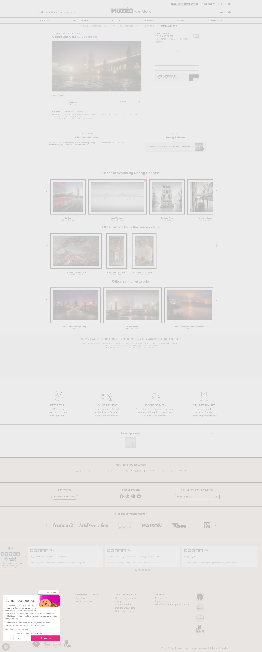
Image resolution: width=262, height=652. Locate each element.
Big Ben (68, 219)
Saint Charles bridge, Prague (75, 328)
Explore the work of (169, 147)
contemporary (88, 143)
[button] (6, 647)
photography (68, 143)
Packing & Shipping (125, 608)
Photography (81, 20)
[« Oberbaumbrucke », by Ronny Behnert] (130, 442)
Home (85, 26)
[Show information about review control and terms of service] (21, 563)
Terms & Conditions (171, 648)
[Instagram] (128, 498)
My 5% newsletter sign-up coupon (172, 604)
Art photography (100, 26)
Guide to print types (125, 598)
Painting (45, 20)
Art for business (83, 601)
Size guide (120, 601)
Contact (203, 648)
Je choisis (17, 638)
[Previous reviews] (25, 557)
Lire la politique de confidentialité (17, 629)
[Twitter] (139, 498)
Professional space (184, 4)
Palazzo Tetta (167, 219)
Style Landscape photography (125, 26)
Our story (80, 598)
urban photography (78, 145)
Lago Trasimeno (118, 219)
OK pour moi (46, 638)
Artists (181, 20)
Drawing (148, 20)
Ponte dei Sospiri (205, 219)
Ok (216, 497)
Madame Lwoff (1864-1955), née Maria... (144, 273)
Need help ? (209, 4)
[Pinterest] (134, 498)
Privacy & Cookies (219, 648)
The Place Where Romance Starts (189, 328)
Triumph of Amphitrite (76, 273)
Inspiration (215, 20)
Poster (116, 20)
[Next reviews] (260, 557)
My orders (160, 598)
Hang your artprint (125, 611)
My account (161, 601)
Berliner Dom (132, 328)
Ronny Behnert (150, 26)
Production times (124, 604)
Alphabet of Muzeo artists (131, 465)
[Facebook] (122, 498)
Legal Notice (190, 648)
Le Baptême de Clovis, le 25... (116, 273)
